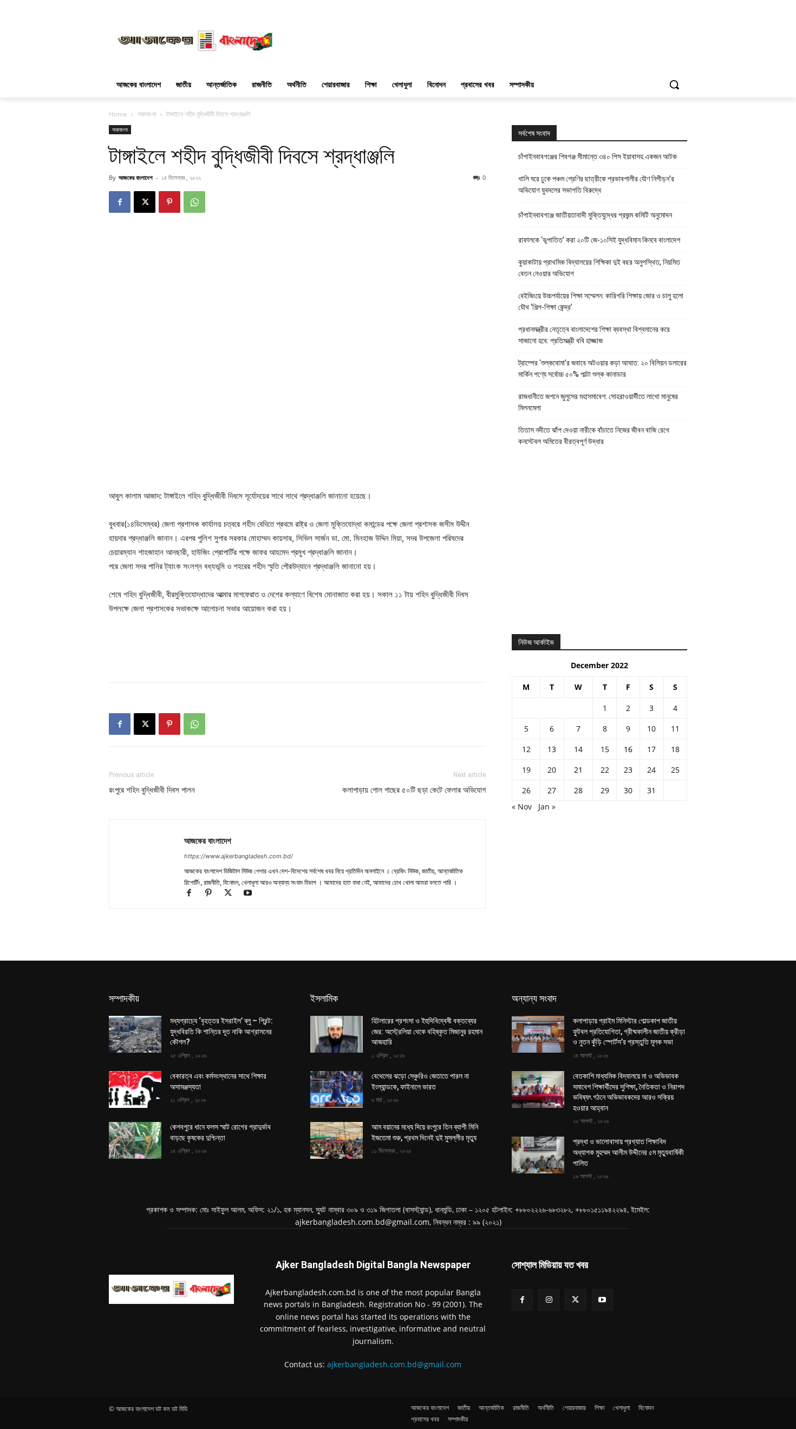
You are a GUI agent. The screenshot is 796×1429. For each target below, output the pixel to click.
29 (605, 790)
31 (651, 790)
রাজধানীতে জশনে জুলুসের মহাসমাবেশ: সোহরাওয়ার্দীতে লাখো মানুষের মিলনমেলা (598, 402)
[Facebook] (120, 202)
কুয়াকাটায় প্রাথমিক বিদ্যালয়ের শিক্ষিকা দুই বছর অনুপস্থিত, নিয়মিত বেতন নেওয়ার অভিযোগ (599, 268)
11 (675, 728)
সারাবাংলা (147, 114)
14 (578, 749)
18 (675, 749)
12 (526, 749)
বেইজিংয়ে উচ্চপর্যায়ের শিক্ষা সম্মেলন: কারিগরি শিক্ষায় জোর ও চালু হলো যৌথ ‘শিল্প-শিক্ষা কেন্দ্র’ (600, 301)
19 (526, 770)
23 (628, 770)
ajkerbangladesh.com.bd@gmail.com (394, 1364)
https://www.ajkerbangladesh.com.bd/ (238, 856)
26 (526, 790)
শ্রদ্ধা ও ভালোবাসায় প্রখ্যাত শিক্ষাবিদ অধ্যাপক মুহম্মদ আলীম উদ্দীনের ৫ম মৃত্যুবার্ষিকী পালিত (628, 1152)
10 (651, 728)
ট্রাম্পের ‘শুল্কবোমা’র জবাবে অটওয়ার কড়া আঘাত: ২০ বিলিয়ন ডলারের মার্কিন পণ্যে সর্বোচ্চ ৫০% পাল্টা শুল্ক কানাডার (602, 368)
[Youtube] (251, 894)
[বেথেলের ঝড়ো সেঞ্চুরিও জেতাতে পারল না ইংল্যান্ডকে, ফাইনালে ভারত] (336, 1089)
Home (118, 114)
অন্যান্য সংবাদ (534, 998)
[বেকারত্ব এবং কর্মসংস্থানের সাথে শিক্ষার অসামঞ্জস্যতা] (135, 1089)
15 (605, 749)
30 (628, 790)
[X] (144, 202)
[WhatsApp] (194, 202)
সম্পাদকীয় (124, 998)
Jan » (547, 806)
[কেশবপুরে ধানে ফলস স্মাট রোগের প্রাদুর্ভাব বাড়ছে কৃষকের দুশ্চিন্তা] (135, 1140)
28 (578, 790)
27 (551, 790)
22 (605, 770)
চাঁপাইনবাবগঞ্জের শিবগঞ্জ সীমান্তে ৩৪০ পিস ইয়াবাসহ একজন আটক (597, 156)
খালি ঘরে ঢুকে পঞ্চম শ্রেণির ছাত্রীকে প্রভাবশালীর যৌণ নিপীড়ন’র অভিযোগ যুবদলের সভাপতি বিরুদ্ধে (596, 184)
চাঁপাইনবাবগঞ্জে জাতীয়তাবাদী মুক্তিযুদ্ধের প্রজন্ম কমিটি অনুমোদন (595, 215)
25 (675, 770)
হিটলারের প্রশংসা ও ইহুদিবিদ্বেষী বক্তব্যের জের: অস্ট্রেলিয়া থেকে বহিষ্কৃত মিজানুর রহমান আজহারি (426, 1031)
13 (551, 749)
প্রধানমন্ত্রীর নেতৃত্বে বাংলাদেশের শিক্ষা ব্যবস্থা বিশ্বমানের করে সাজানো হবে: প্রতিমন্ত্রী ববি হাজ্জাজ (594, 335)
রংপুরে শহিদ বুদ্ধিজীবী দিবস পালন (152, 790)
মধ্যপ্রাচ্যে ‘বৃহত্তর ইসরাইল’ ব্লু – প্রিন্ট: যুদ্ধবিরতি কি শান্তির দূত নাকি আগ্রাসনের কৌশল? (221, 1031)
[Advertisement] (479, 39)
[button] (674, 84)
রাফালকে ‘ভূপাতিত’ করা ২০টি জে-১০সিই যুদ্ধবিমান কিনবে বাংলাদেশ (599, 240)
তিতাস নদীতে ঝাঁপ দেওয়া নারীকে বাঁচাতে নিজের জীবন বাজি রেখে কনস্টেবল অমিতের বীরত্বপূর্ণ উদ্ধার (593, 436)
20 (551, 770)
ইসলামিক (324, 998)
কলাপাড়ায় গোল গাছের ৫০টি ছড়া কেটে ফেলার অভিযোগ (414, 790)
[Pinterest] (169, 202)
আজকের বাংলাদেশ (136, 177)
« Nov (522, 806)
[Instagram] (548, 1299)
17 (651, 749)
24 (651, 770)
